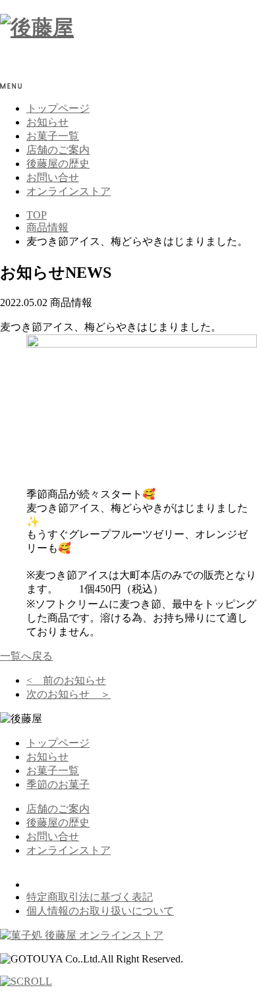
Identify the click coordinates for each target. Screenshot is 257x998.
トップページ (58, 108)
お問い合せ (52, 177)
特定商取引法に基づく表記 (89, 897)
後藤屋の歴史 (58, 163)
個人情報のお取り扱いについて (100, 910)
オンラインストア (68, 191)
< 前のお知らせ (66, 680)
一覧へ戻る (26, 656)
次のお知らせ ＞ (68, 694)
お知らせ (47, 122)
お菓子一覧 (52, 136)
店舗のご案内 (58, 149)
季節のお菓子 (58, 784)
